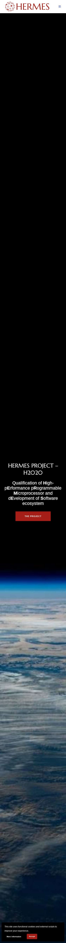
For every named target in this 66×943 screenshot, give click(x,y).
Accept (32, 936)
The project (33, 516)
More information (14, 937)
